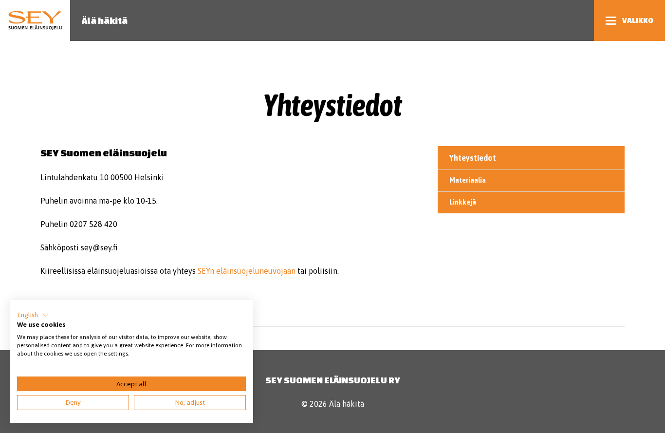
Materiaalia (467, 180)
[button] (33, 315)
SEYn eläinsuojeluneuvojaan (247, 270)
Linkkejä (462, 202)
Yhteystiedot (472, 157)
